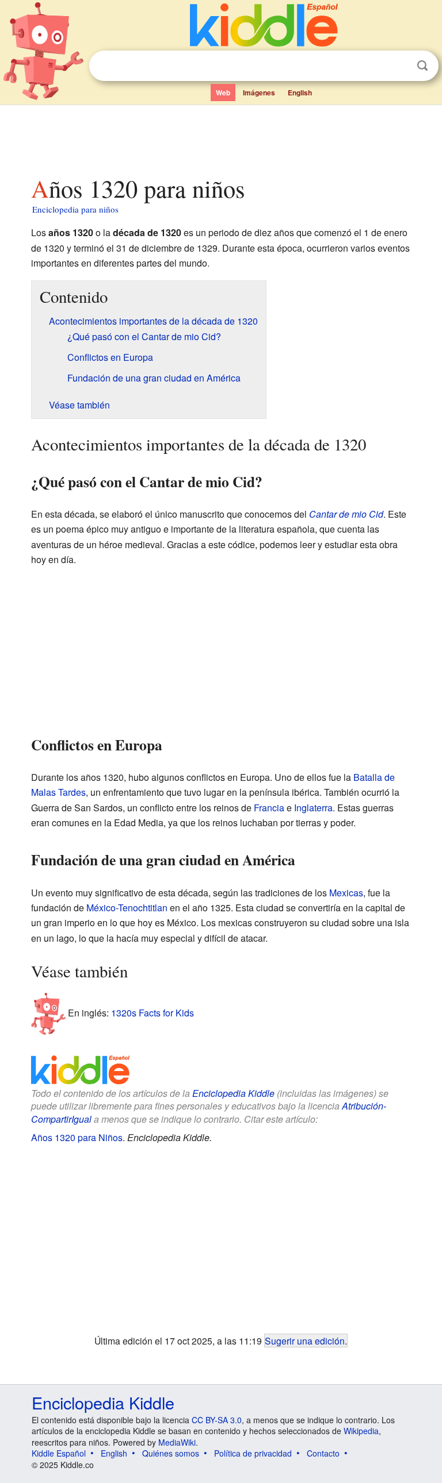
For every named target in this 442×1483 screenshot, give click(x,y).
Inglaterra (313, 807)
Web (223, 92)
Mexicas (346, 892)
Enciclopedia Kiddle (233, 1093)
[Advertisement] (221, 137)
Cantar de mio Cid (346, 514)
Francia (269, 807)
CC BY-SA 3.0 (217, 1420)
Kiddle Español (59, 1453)
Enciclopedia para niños (75, 209)
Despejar (399, 66)
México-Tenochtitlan (126, 907)
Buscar (422, 66)
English (300, 92)
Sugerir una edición (305, 1340)
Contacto (323, 1453)
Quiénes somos (170, 1453)
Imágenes (259, 92)
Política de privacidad (253, 1453)
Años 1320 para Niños (77, 1137)
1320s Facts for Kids (152, 1012)
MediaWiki (177, 1442)
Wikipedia (361, 1430)
